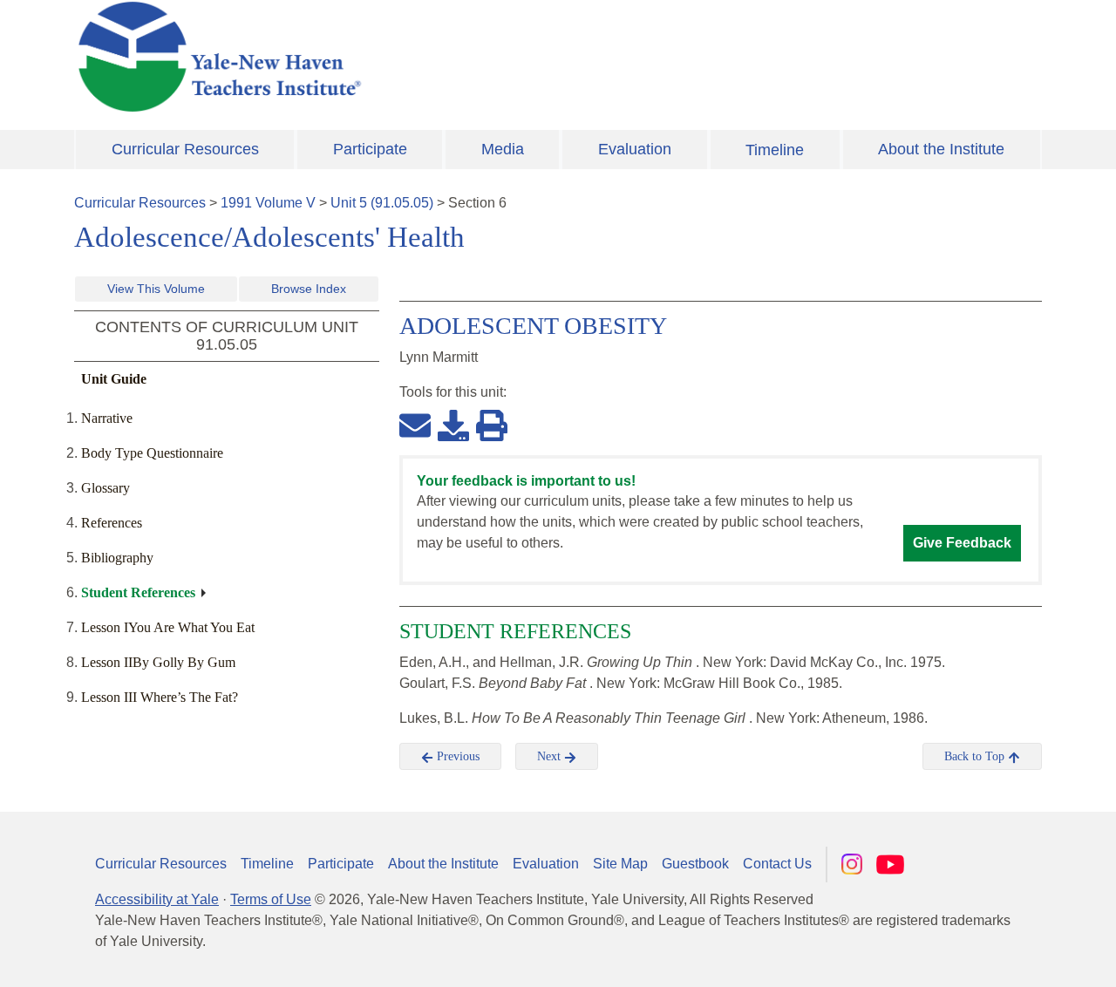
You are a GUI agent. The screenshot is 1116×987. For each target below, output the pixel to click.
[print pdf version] (491, 425)
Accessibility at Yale (157, 899)
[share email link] (415, 425)
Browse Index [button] (308, 289)
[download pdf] (453, 425)
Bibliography (117, 557)
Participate (370, 149)
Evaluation (634, 149)
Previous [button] (456, 756)
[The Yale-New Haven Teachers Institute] (392, 56)
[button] (1016, 956)
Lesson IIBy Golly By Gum (158, 662)
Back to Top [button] (976, 756)
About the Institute (941, 149)
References (111, 522)
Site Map (620, 863)
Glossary (105, 487)
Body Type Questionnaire (152, 453)
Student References (138, 592)
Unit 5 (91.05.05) (381, 202)
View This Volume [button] (156, 289)
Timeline (774, 150)
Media (502, 149)
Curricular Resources (185, 149)
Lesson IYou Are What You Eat (168, 627)
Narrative (107, 418)
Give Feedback (962, 542)
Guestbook (695, 863)
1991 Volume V (268, 202)
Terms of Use (270, 899)
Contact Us (777, 863)
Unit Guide (113, 378)
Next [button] (550, 756)
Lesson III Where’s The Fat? (159, 697)
